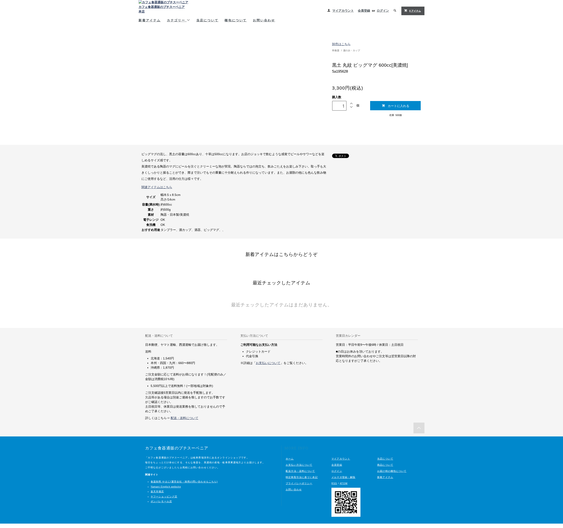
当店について (207, 20)
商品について (385, 465)
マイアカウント (343, 10)
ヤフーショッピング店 (164, 496)
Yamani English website (166, 486)
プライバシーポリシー (299, 483)
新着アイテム (150, 20)
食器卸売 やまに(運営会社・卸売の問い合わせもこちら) (184, 481)
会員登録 (364, 10)
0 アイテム (415, 10)
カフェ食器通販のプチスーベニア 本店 (162, 9)
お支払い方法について (299, 465)
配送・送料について (184, 418)
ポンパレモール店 (161, 501)
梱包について (236, 20)
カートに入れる (398, 105)
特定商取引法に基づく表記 (302, 477)
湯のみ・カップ (351, 50)
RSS (334, 483)
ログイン (383, 10)
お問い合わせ (264, 20)
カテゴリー (177, 20)
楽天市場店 (157, 491)
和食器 (335, 50)
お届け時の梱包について (391, 471)
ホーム (290, 458)
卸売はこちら (341, 44)
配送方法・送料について (300, 471)
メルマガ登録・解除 (343, 477)
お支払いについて (268, 363)
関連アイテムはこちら (156, 187)
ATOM (343, 483)
